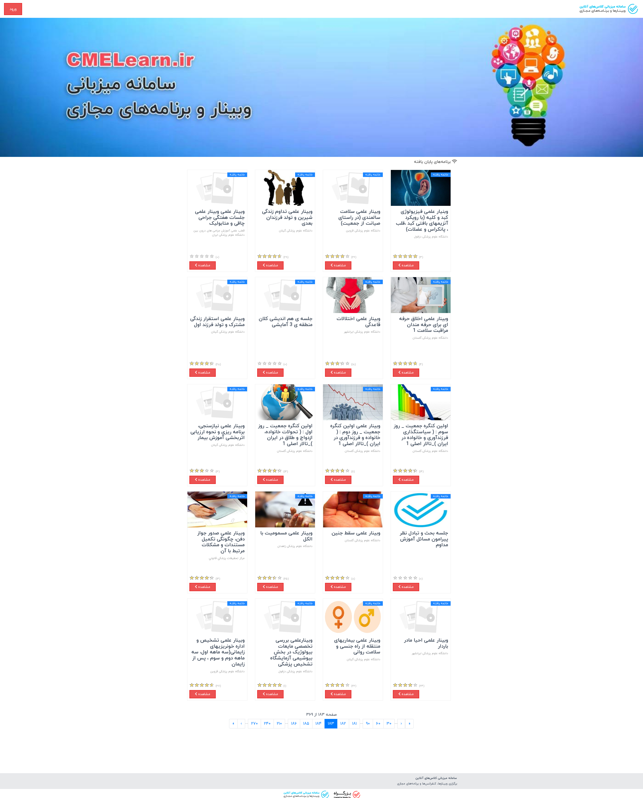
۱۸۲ (343, 724)
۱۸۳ (329, 723)
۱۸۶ (294, 724)
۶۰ (378, 724)
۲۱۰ (279, 724)
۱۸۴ (318, 724)
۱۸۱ (354, 724)
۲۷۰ (254, 724)
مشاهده (407, 265)
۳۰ (389, 724)
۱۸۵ (306, 724)
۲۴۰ (267, 724)
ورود (13, 9)
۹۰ (368, 724)
